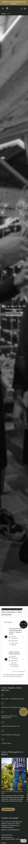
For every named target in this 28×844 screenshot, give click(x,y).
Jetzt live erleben (8, 809)
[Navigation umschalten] (3, 8)
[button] (21, 8)
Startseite (3, 13)
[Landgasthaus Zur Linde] (7, 8)
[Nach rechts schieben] (25, 781)
